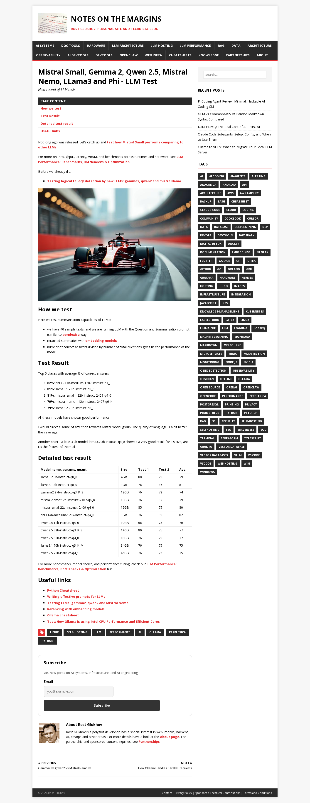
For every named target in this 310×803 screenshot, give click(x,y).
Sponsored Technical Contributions (217, 793)
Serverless (246, 430)
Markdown (208, 345)
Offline (226, 379)
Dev (265, 227)
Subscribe (102, 705)
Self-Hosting (77, 632)
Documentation (213, 252)
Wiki (247, 463)
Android (229, 185)
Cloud (231, 210)
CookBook (232, 218)
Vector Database (232, 447)
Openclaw (251, 387)
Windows (207, 472)
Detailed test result (57, 123)
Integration (241, 294)
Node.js (231, 362)
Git (238, 261)
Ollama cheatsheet (63, 615)
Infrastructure (212, 294)
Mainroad (242, 337)
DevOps (205, 235)
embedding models (101, 340)
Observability (243, 371)
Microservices (211, 354)
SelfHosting (209, 430)
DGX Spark (246, 235)
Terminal (207, 438)
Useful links (50, 131)
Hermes (247, 278)
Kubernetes (255, 311)
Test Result (50, 116)
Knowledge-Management (219, 311)
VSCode (205, 463)
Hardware (227, 278)
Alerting (259, 176)
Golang (234, 269)
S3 (213, 421)
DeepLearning (245, 227)
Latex (230, 320)
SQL (263, 430)
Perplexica (177, 632)
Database (221, 227)
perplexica (71, 334)
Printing (232, 404)
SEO (228, 430)
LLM (98, 632)
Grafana (206, 278)
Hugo (223, 286)
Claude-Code (210, 210)
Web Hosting (227, 463)
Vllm (238, 455)
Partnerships (149, 741)
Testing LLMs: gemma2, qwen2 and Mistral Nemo (87, 603)
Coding (248, 210)
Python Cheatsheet (63, 590)
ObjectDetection (213, 371)
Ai (201, 176)
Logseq (259, 328)
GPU (249, 269)
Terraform (229, 438)
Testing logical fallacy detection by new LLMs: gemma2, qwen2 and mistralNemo (114, 181)
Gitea (251, 261)
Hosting (206, 286)
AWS (230, 193)
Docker (233, 244)
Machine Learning (214, 337)
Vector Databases (214, 455)
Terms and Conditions (257, 793)
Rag (203, 421)
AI (139, 632)
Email (48, 681)
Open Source (210, 387)
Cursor (252, 218)
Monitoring (209, 362)
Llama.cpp (208, 328)
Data (204, 227)
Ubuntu (206, 447)
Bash (221, 201)
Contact (167, 793)
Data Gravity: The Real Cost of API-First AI (229, 127)
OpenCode (208, 396)
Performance (119, 632)
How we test (51, 108)
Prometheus (209, 413)
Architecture (210, 193)
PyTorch (250, 413)
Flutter (206, 261)
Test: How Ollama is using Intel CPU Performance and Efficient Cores (103, 621)
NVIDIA (248, 362)
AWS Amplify (249, 193)
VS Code (254, 455)
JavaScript (208, 303)
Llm (225, 328)
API (244, 185)
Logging (240, 328)
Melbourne (232, 345)
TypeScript (252, 438)
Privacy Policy (183, 793)
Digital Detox (210, 244)
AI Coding (216, 176)
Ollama (155, 632)
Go (219, 269)
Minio (233, 354)
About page (169, 737)
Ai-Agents (237, 176)
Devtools (225, 235)
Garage (224, 261)
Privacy (251, 404)
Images (239, 286)
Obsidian (207, 379)
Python (48, 641)
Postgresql (209, 404)
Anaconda (208, 185)
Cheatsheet (240, 201)
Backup (205, 201)
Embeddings (241, 252)
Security (228, 421)
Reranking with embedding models (76, 609)
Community (209, 218)
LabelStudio (209, 320)
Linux (54, 632)
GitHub (205, 269)
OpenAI (231, 387)
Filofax (262, 252)
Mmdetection (254, 354)
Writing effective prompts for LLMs (76, 596)
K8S (225, 303)
